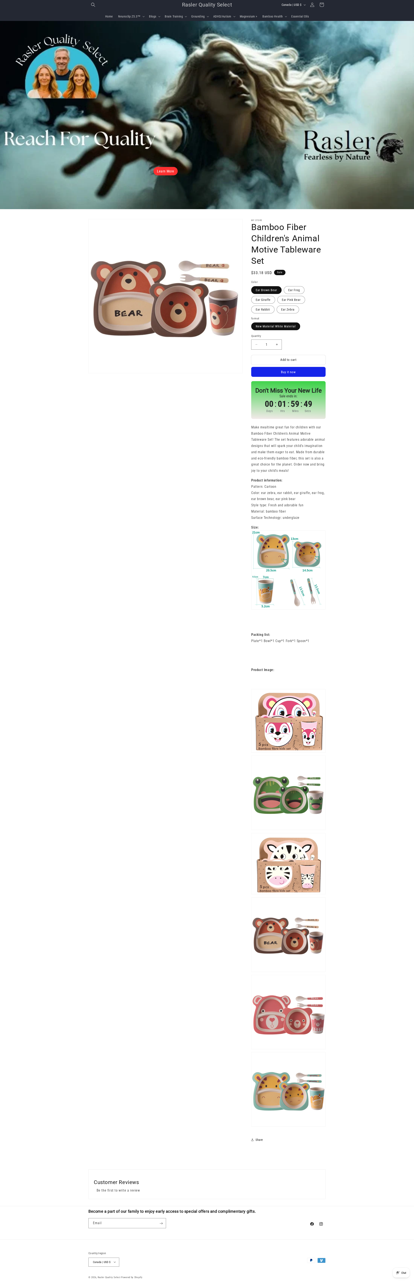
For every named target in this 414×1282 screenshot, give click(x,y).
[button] (93, 4)
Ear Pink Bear (291, 300)
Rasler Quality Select (109, 1277)
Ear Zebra (288, 309)
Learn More (165, 171)
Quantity (256, 336)
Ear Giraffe (263, 300)
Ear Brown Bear (266, 290)
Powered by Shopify (132, 1277)
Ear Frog (294, 290)
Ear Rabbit (263, 309)
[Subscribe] (161, 1223)
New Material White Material (276, 326)
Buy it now (288, 372)
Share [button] (259, 1139)
